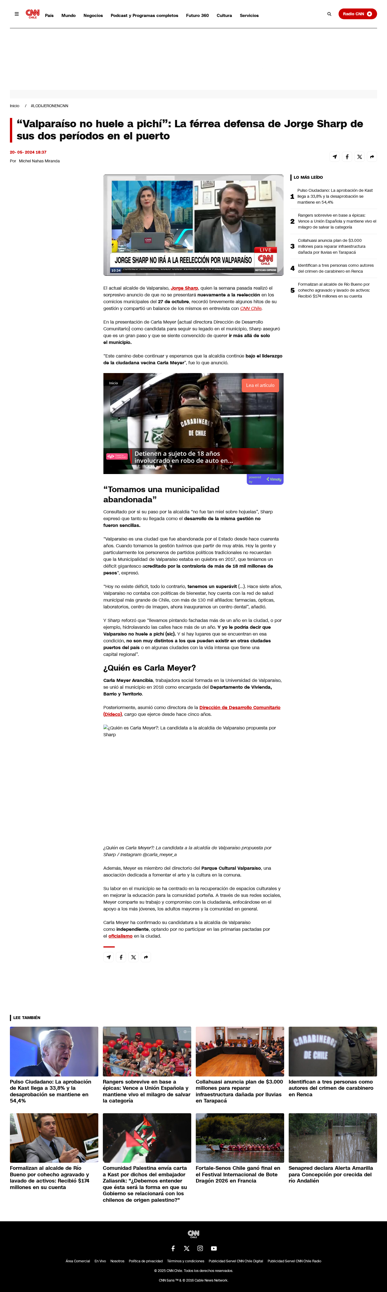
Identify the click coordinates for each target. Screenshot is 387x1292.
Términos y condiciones (185, 1261)
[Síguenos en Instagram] (200, 1248)
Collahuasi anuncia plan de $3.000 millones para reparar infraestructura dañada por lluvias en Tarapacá (331, 246)
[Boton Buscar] (329, 14)
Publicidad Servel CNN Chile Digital (236, 1261)
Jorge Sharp (184, 288)
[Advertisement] (52, 498)
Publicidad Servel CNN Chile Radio (294, 1261)
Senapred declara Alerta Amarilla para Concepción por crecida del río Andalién (331, 1174)
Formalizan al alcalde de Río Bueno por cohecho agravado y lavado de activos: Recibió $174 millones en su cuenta (334, 290)
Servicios (249, 15)
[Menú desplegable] (17, 14)
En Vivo (100, 1261)
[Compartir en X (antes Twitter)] (359, 157)
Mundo (68, 15)
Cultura (224, 15)
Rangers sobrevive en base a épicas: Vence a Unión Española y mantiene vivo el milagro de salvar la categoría (337, 221)
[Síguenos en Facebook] (173, 1248)
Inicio (14, 106)
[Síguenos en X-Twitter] (186, 1248)
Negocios (93, 15)
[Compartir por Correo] (334, 157)
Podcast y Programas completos (144, 15)
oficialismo (121, 936)
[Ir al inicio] (32, 14)
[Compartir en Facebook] (347, 157)
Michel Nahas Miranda (39, 161)
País (49, 15)
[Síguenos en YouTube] (213, 1248)
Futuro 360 (197, 15)
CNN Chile (250, 308)
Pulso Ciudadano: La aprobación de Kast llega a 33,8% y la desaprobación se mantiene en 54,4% (335, 196)
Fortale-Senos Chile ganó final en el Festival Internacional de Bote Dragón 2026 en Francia (238, 1174)
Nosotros (117, 1261)
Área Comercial (78, 1261)
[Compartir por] (372, 157)
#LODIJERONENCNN (49, 106)
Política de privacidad (146, 1261)
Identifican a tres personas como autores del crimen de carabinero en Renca (336, 268)
